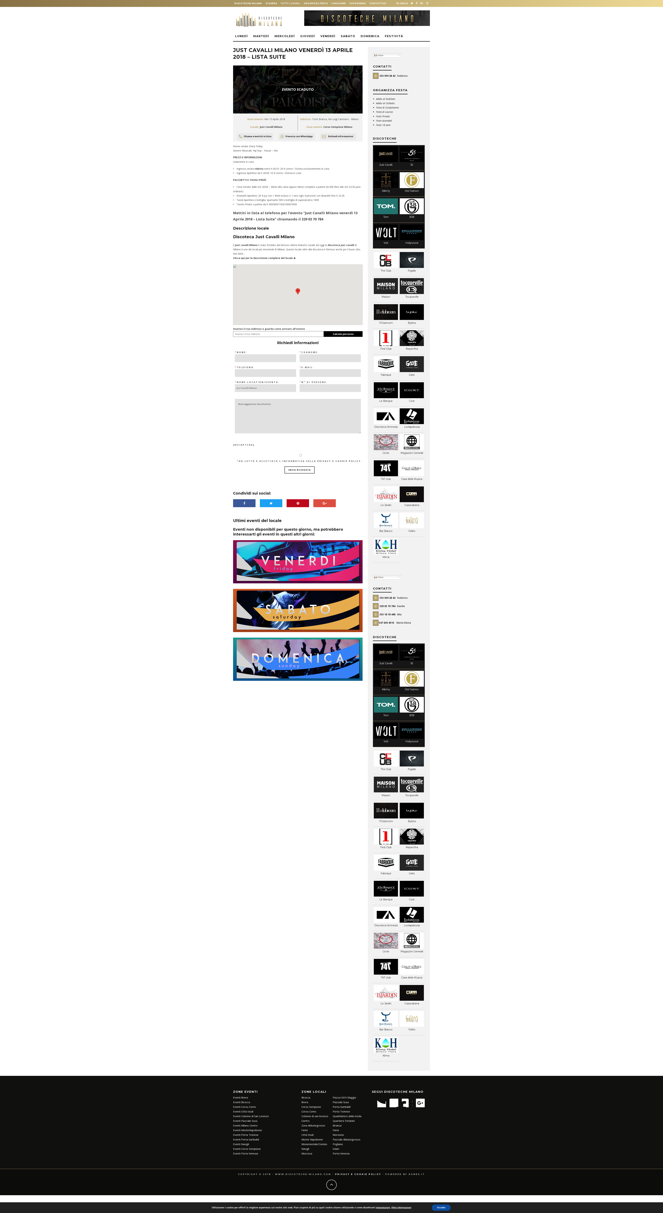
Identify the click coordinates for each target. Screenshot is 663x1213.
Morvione (338, 1134)
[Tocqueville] (412, 293)
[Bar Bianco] (386, 527)
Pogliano (338, 1144)
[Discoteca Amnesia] (386, 423)
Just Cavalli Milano (271, 127)
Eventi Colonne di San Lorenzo (251, 1116)
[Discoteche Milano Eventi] (367, 25)
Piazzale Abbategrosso (346, 1139)
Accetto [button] (441, 1207)
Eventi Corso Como (244, 1106)
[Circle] (386, 449)
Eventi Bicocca (241, 1102)
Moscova (306, 1153)
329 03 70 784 (312, 219)
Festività (394, 36)
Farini (304, 1130)
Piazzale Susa (341, 1102)
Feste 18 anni (383, 125)
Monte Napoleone (312, 1139)
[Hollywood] (412, 239)
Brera (304, 1102)
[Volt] (386, 239)
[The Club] (386, 267)
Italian (380, 55)
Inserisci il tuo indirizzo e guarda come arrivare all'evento (269, 328)
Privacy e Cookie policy (358, 1174)
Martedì (261, 36)
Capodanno (357, 3)
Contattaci (377, 3)
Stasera (271, 3)
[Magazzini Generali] (412, 449)
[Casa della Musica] (412, 475)
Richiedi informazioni (340, 136)
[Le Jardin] (386, 501)
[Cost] (412, 397)
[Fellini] (412, 527)
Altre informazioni (401, 1207)
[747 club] (386, 475)
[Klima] (386, 553)
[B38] (412, 213)
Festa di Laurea (384, 111)
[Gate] (412, 371)
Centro (305, 1120)
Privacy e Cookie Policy (339, 461)
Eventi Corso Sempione (247, 1148)
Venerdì (327, 36)
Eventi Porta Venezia (245, 1153)
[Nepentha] (412, 345)
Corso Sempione (311, 1106)
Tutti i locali (290, 3)
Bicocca (305, 1097)
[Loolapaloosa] (412, 423)
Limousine (338, 3)
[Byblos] (412, 319)
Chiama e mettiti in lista (257, 136)
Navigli (305, 1148)
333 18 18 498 (387, 614)
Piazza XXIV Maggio (344, 1097)
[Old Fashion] (412, 187)
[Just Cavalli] (386, 161)
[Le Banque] (386, 397)
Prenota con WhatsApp (299, 136)
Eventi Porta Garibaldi (246, 1139)
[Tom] (386, 213)
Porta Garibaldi (341, 1106)
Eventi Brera (240, 1097)
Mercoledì (285, 36)
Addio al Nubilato (385, 99)
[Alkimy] (386, 187)
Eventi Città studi (243, 1111)
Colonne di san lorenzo (314, 1116)
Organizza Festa (316, 3)
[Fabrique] (386, 371)
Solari (336, 1148)
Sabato (348, 36)
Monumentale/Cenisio (314, 1144)
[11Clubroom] (386, 319)
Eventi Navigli (241, 1144)
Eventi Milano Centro (245, 1125)
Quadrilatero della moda (347, 1116)
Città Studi (307, 1134)
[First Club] (386, 345)
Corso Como (308, 1111)
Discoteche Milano (248, 3)
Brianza (337, 1125)
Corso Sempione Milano (337, 127)
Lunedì (241, 36)
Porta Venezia (341, 1153)
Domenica (370, 36)
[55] (412, 161)
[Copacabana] (412, 501)
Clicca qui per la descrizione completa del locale (263, 258)
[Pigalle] (412, 267)
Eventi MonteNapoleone (247, 1130)
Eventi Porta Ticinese (245, 1134)
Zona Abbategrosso (313, 1125)
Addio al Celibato (385, 103)
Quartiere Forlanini (344, 1120)
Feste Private (383, 116)
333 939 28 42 (387, 75)
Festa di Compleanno (387, 107)
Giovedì (307, 36)
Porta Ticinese (341, 1111)
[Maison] (386, 293)
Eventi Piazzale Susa (245, 1120)
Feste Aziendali (384, 120)
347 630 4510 (387, 622)
